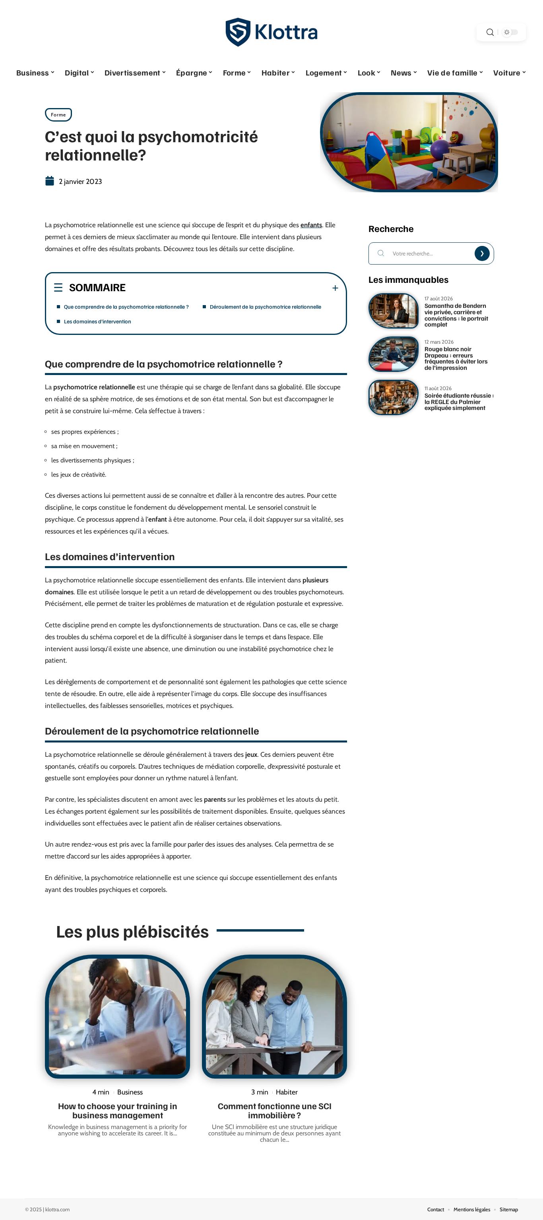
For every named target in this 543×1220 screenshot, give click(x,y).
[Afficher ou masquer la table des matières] (232, 288)
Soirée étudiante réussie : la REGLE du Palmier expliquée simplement (459, 401)
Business (130, 1092)
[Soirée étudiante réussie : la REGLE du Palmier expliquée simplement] (393, 397)
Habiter (287, 1092)
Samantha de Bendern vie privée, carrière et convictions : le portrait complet (456, 315)
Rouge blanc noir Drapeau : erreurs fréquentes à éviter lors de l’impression (456, 358)
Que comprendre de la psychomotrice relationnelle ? (126, 306)
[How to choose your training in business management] (117, 1017)
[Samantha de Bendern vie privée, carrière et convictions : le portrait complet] (393, 310)
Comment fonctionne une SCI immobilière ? (275, 1110)
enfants (311, 225)
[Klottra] (271, 32)
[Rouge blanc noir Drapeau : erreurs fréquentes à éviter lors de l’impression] (393, 354)
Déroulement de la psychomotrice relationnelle (265, 306)
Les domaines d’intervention (97, 321)
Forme (58, 115)
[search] (490, 32)
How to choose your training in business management (117, 1110)
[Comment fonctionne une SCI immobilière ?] (274, 1017)
